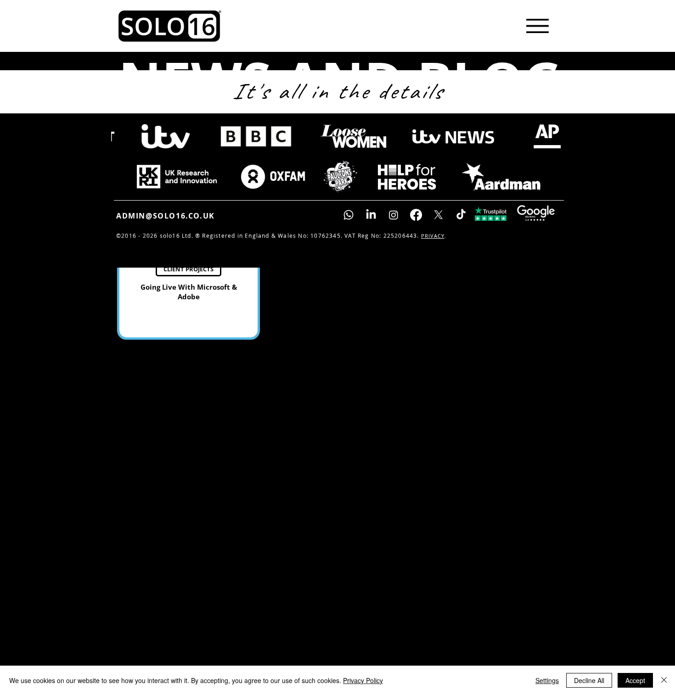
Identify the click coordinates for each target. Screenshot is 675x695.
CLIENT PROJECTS (188, 269)
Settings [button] (547, 680)
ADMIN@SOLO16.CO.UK (165, 216)
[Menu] (537, 26)
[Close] (663, 680)
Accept (635, 680)
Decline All (589, 680)
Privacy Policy (363, 680)
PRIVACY (432, 235)
